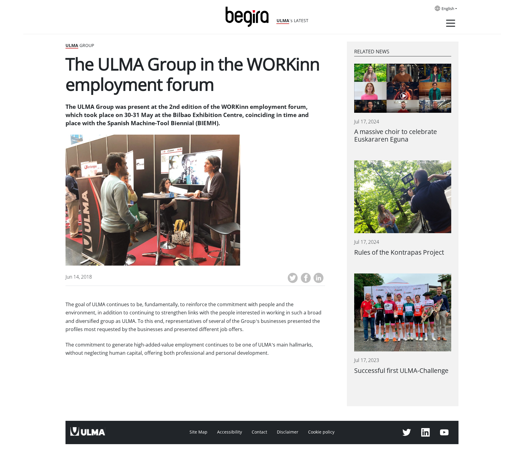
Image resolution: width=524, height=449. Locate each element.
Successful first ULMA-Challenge (401, 370)
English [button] (448, 9)
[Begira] (249, 16)
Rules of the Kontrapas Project (399, 252)
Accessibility (229, 432)
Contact (259, 432)
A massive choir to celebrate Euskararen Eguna (395, 135)
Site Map (198, 432)
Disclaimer (287, 432)
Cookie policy (321, 432)
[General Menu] (450, 24)
